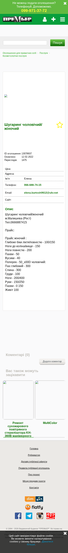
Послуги (44, 53)
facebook (18, 516)
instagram (40, 516)
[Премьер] (17, 19)
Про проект (34, 474)
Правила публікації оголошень (34, 468)
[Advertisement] (34, 29)
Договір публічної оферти (34, 461)
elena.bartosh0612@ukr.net (41, 192)
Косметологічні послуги (15, 56)
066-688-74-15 (32, 184)
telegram (29, 516)
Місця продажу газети (34, 481)
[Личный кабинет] (45, 19)
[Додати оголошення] (53, 19)
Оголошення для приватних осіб (19, 53)
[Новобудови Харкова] (34, 501)
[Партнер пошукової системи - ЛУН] (34, 509)
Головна (34, 448)
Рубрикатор (34, 455)
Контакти (34, 487)
